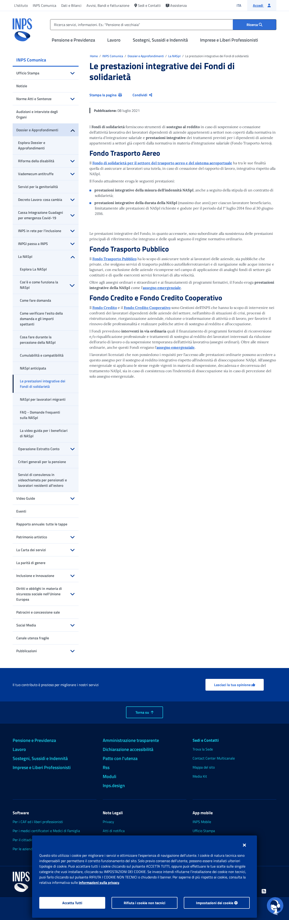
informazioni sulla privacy (99, 882)
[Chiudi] (244, 845)
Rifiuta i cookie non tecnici (144, 903)
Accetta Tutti (72, 903)
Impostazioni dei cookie (215, 903)
